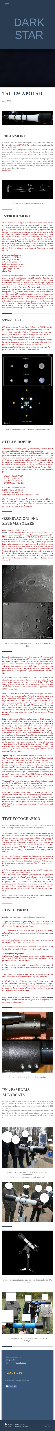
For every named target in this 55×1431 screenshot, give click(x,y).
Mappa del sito (20, 1424)
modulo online (21, 1363)
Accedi (48, 1424)
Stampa (10, 1424)
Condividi (12, 1386)
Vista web (47, 1426)
